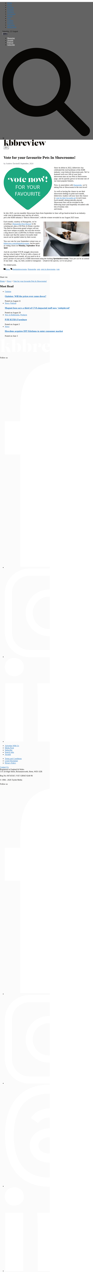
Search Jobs (9, 752)
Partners (10, 23)
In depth (10, 10)
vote (58, 269)
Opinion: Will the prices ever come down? (25, 296)
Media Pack (11, 27)
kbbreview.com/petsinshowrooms (16, 243)
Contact (10, 21)
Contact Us (4, 767)
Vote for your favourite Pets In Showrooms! (30, 281)
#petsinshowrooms (19, 269)
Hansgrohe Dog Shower (22, 224)
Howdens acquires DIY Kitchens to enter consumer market (34, 331)
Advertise (11, 25)
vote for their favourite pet (66, 198)
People (9, 16)
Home (9, 3)
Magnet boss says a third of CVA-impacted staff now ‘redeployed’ (37, 308)
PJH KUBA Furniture (16, 319)
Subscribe (11, 45)
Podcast (10, 43)
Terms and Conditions (13, 759)
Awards (10, 40)
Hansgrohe (77, 185)
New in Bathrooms (12, 315)
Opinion (10, 7)
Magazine (11, 38)
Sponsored (11, 14)
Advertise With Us (12, 746)
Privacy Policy (10, 763)
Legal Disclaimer (11, 761)
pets (38, 269)
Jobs (9, 18)
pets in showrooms (48, 269)
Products (10, 12)
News (9, 5)
